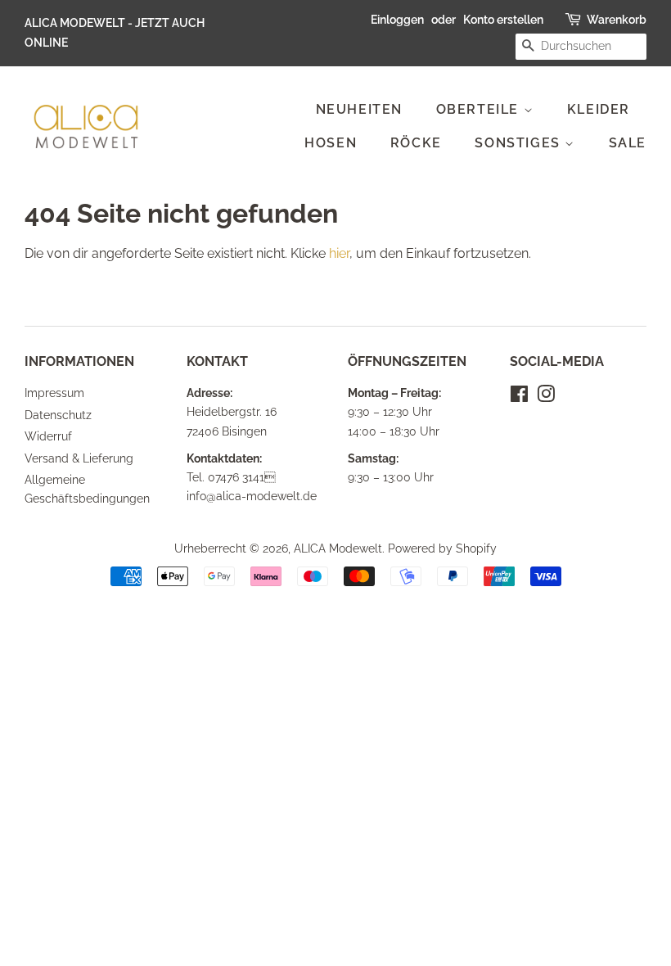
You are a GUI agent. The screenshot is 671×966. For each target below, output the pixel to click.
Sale (627, 143)
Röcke (416, 143)
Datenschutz (58, 415)
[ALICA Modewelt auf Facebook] (519, 397)
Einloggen (397, 19)
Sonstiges (520, 143)
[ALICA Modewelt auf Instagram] (546, 397)
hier (339, 253)
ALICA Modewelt (338, 548)
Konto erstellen (503, 19)
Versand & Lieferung (79, 458)
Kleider (598, 109)
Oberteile (480, 109)
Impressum (54, 392)
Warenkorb (616, 19)
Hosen (330, 143)
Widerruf (48, 436)
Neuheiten (359, 109)
